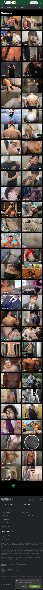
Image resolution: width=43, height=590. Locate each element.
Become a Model (27, 509)
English (34, 499)
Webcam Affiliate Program (29, 516)
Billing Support (6, 539)
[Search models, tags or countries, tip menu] (40, 7)
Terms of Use (6, 512)
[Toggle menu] (2, 2)
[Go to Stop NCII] (13, 570)
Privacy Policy (6, 509)
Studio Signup (26, 512)
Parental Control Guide (8, 523)
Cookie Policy (28, 582)
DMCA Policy (5, 516)
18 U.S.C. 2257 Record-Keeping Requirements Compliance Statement (21, 576)
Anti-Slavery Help (7, 526)
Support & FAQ (6, 536)
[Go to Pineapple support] (3, 570)
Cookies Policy (6, 519)
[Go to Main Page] (13, 3)
